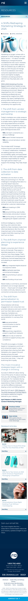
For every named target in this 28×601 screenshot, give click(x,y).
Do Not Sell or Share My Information (13, 583)
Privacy (13, 581)
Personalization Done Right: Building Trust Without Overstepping (17, 409)
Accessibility (20, 585)
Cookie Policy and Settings (17, 579)
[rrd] (3, 3)
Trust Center (7, 585)
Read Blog (14, 451)
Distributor (5, 579)
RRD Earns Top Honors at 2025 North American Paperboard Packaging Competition (13, 473)
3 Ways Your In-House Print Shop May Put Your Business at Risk (14, 447)
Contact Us (13, 598)
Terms (14, 585)
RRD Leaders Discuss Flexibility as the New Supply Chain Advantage (17, 418)
